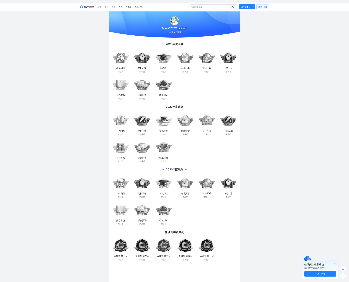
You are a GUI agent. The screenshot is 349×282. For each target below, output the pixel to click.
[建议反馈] (343, 269)
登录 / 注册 (320, 274)
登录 (263, 7)
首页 (99, 7)
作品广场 (138, 7)
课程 (113, 7)
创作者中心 (245, 7)
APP (120, 7)
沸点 (106, 7)
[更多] (343, 276)
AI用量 (128, 7)
